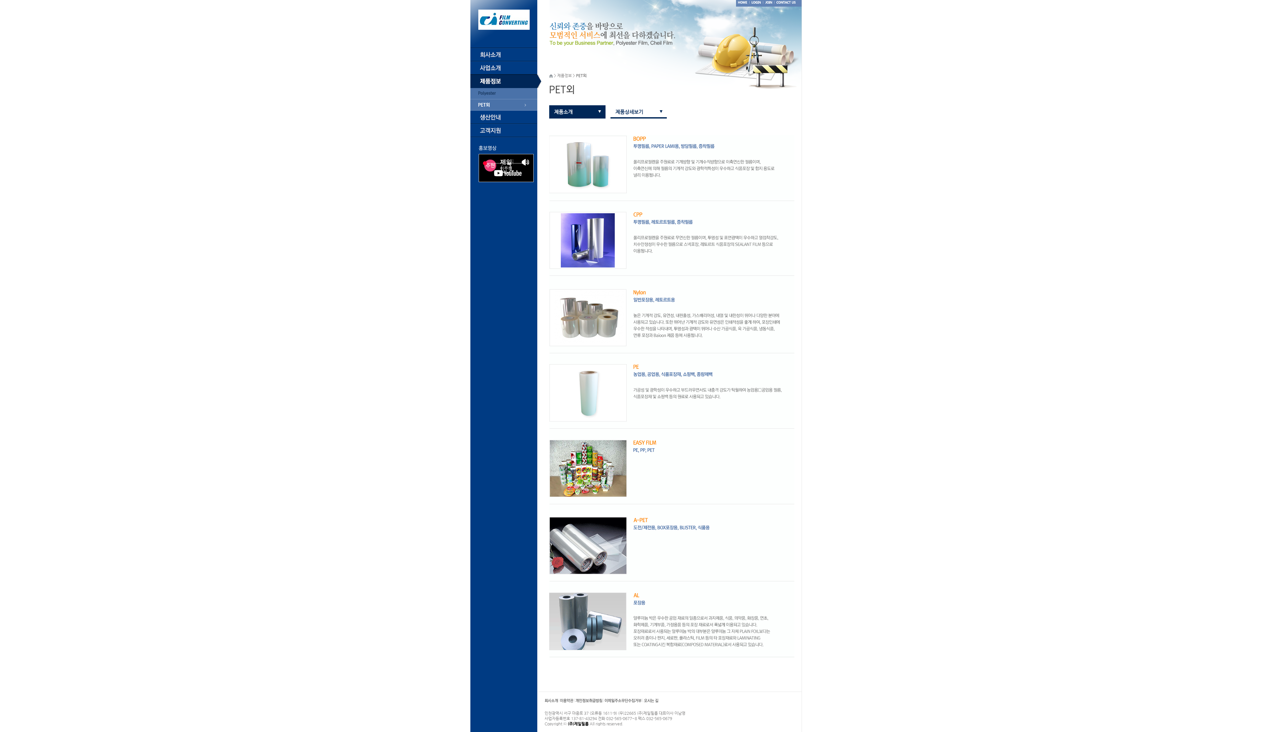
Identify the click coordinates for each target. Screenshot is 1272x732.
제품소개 (563, 112)
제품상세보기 (629, 112)
